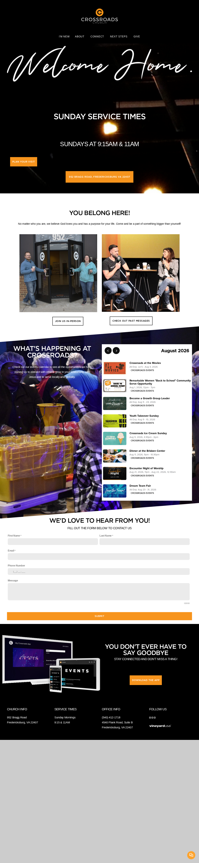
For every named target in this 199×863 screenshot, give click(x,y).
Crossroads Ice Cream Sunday (148, 433)
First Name (14, 535)
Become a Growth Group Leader (150, 398)
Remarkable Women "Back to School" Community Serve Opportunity (160, 382)
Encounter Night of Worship (146, 468)
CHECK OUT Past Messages (131, 320)
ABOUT (80, 36)
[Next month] (116, 350)
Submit (99, 616)
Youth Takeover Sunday (144, 415)
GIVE (137, 36)
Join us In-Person (68, 321)
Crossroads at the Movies (145, 363)
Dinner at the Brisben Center (147, 451)
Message (13, 580)
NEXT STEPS (119, 36)
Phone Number (16, 565)
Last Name (106, 535)
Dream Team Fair (140, 485)
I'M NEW (64, 36)
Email (11, 550)
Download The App (146, 680)
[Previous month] (108, 350)
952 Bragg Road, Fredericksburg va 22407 (99, 176)
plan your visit (23, 161)
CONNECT (97, 36)
